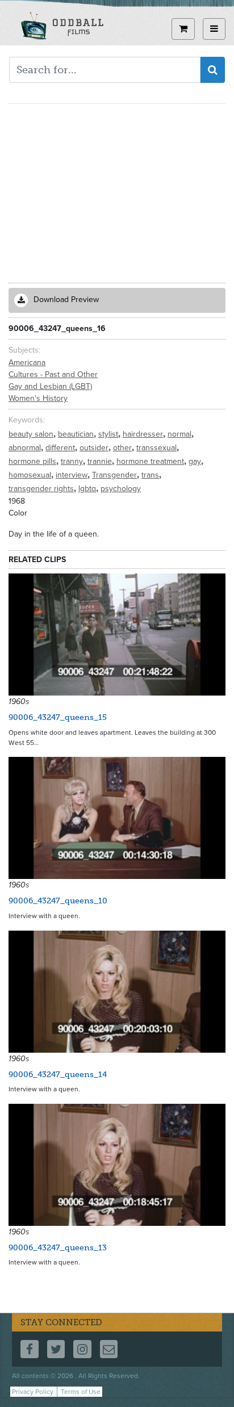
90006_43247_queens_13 (58, 1248)
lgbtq (88, 488)
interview (73, 475)
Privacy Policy (32, 1392)
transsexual (157, 448)
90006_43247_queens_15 (58, 717)
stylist (109, 434)
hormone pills (33, 461)
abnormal (26, 448)
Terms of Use (81, 1392)
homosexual (31, 475)
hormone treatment (151, 461)
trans (151, 475)
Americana (27, 362)
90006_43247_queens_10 (58, 901)
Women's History (38, 398)
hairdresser (144, 434)
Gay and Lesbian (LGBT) (50, 386)
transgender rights (42, 488)
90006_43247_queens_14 (58, 1074)
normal (181, 434)
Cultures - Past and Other (53, 374)
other (123, 448)
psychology (121, 488)
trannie (100, 461)
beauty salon (32, 434)
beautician (77, 434)
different (61, 448)
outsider (95, 448)
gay (196, 461)
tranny (73, 461)
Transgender (115, 475)
